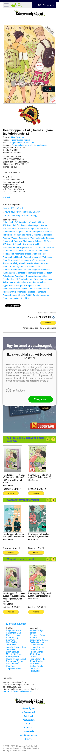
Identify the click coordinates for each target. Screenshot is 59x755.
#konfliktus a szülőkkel (26, 250)
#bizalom (48, 273)
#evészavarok (9, 292)
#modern (7, 228)
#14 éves (42, 222)
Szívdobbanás (40, 145)
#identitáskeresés (23, 254)
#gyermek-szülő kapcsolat (15, 285)
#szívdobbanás (24, 282)
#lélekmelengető (10, 279)
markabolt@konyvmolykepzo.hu (17, 691)
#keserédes (47, 235)
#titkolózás (47, 257)
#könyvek (17, 244)
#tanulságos (33, 225)
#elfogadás (43, 250)
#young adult (9, 273)
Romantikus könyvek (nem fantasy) (21, 215)
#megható (37, 231)
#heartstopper (42, 288)
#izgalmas (22, 228)
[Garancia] (29, 115)
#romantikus (19, 235)
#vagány (32, 228)
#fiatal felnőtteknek (11, 288)
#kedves (44, 225)
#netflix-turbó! (9, 266)
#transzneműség (10, 263)
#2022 (28, 295)
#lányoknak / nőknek (12, 241)
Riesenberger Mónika (20, 140)
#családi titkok (33, 266)
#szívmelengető (38, 238)
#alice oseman (9, 282)
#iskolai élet (8, 254)
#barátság (27, 244)
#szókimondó (9, 250)
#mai (14, 228)
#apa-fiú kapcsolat (11, 260)
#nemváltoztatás (42, 263)
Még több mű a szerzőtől (21, 559)
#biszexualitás (39, 282)
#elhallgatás (8, 276)
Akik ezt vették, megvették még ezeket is (25, 439)
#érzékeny (20, 276)
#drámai (6, 238)
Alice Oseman (17, 137)
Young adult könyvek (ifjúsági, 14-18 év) (23, 212)
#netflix (31, 288)
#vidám (24, 225)
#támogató (41, 292)
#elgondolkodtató (23, 231)
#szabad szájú (25, 279)
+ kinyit (6, 197)
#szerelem (7, 235)
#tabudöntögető (39, 254)
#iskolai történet (33, 235)
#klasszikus (42, 228)
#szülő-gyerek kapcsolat (39, 269)
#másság (40, 260)
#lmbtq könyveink (41, 295)
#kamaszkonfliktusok (12, 257)
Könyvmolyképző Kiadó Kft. (22, 142)
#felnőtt (16, 225)
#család (36, 244)
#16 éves (7, 225)
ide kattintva (32, 380)
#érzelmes (47, 231)
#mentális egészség (26, 292)
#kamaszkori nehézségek (14, 269)
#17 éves (7, 244)
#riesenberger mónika (43, 279)
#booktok (25, 298)
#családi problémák (32, 257)
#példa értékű (34, 285)
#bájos (14, 238)
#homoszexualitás (11, 298)
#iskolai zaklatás (37, 247)
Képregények (17, 208)
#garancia (21, 266)
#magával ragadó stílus (36, 276)
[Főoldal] (14, 5)
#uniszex (50, 238)
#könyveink (8, 222)
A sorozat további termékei (23, 500)
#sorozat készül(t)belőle (14, 295)
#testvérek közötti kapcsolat (16, 247)
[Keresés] (19, 5)
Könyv (6, 208)
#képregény (24, 238)
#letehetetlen (9, 231)
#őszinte (50, 247)
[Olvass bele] (50, 97)
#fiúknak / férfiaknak (32, 241)
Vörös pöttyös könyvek (22, 145)
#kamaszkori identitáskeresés (29, 273)
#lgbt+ (24, 288)
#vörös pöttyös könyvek (26, 222)
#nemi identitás (26, 263)
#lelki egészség (28, 260)
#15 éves (47, 241)
